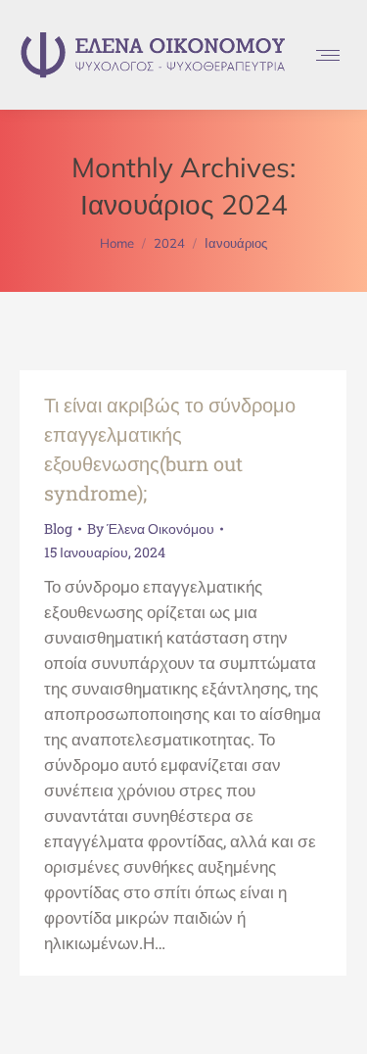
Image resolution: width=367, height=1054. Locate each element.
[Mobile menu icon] (327, 55)
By (150, 528)
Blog (58, 528)
